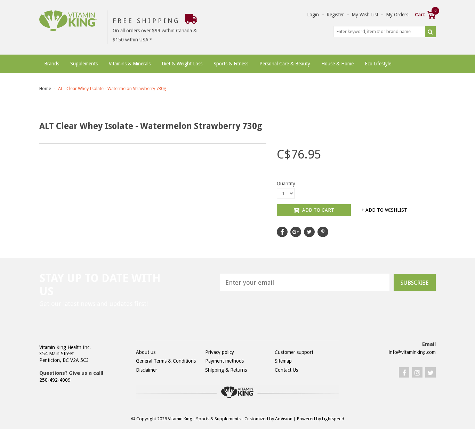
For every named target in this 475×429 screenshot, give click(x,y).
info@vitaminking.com (412, 352)
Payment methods (224, 361)
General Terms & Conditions (166, 361)
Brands (51, 63)
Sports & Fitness (231, 63)
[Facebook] (404, 372)
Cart (425, 13)
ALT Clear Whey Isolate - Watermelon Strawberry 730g (112, 88)
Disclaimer (146, 370)
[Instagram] (417, 372)
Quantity (286, 183)
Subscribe (415, 283)
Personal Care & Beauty (284, 63)
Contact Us (286, 370)
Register (335, 14)
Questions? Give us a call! (71, 373)
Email (429, 344)
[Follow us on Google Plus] (295, 232)
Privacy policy (219, 352)
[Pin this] (322, 232)
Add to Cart (317, 210)
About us (145, 352)
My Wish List (365, 14)
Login (313, 14)
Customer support (294, 352)
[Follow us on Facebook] (282, 232)
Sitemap (283, 361)
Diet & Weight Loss (182, 63)
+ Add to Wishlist (384, 210)
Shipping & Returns (226, 370)
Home (45, 88)
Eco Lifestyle (378, 63)
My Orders (397, 14)
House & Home (337, 63)
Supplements (84, 63)
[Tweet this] (309, 232)
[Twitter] (430, 372)
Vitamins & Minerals (130, 63)
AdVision (283, 418)
